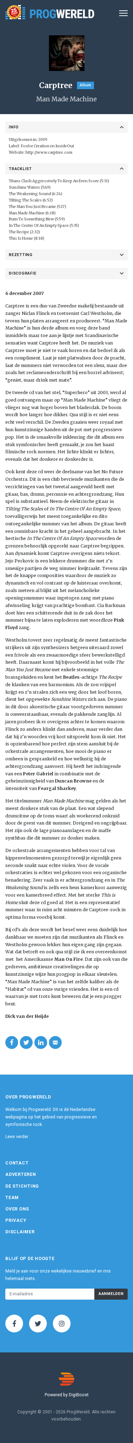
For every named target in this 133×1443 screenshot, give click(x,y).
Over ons (17, 1209)
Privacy (15, 1220)
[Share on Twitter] (26, 1042)
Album (85, 85)
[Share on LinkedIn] (40, 1042)
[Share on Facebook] (11, 1042)
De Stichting (22, 1186)
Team (12, 1197)
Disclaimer (20, 1231)
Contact (16, 1163)
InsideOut (64, 146)
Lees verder (16, 1136)
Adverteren (20, 1174)
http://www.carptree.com (49, 152)
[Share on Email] (55, 1042)
